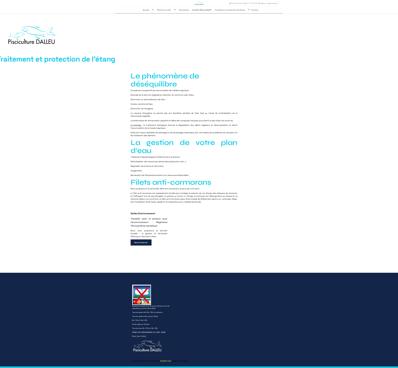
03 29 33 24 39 (237, 3)
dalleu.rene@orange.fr (269, 3)
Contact (254, 10)
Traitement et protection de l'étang (230, 10)
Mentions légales (180, 361)
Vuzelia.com (165, 361)
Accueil (146, 10)
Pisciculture (184, 10)
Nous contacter (141, 242)
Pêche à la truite (164, 10)
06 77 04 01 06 (251, 3)
